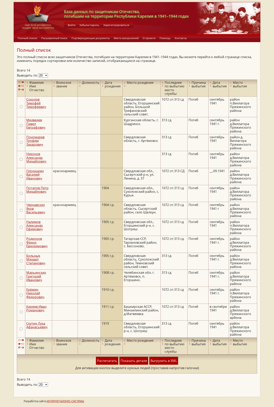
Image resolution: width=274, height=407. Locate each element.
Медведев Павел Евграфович (35, 124)
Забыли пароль (89, 25)
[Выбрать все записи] (21, 82)
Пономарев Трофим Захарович (35, 141)
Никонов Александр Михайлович (36, 158)
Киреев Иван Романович (36, 308)
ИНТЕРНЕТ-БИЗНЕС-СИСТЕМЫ (65, 401)
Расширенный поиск (54, 38)
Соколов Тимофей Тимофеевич (36, 103)
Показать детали (134, 361)
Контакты (181, 38)
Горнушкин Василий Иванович (35, 175)
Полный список (27, 38)
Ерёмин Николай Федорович (35, 293)
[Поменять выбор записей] (21, 89)
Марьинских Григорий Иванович (36, 276)
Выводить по (27, 75)
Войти (71, 25)
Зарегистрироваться (116, 25)
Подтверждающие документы (90, 38)
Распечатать (107, 361)
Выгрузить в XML (163, 361)
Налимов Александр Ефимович (34, 225)
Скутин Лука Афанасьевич (37, 325)
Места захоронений (126, 38)
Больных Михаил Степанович (35, 259)
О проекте (149, 38)
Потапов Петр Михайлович (37, 190)
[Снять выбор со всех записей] (21, 85)
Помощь (165, 38)
